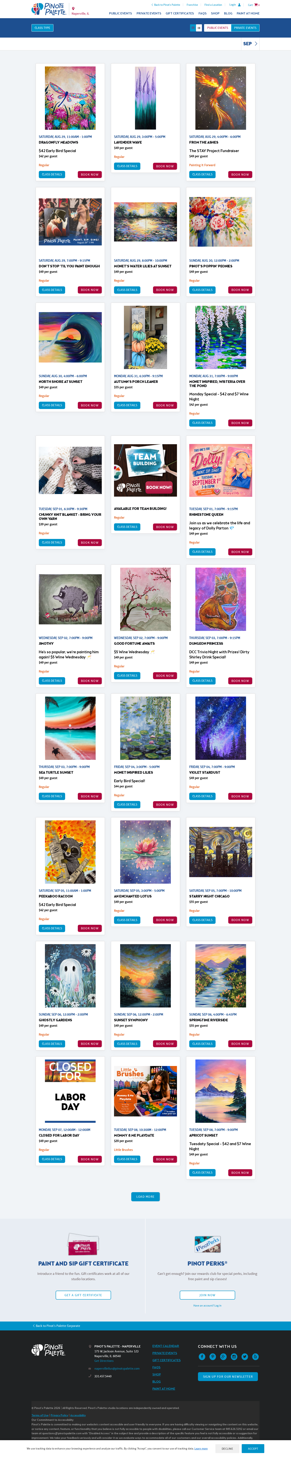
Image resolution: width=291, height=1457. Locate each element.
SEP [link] (248, 44)
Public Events (120, 13)
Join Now (207, 1295)
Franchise (192, 4)
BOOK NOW (90, 174)
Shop (215, 13)
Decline (227, 1448)
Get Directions (104, 1361)
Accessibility (78, 1415)
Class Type (42, 28)
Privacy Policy (59, 1415)
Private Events (149, 13)
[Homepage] (59, 1350)
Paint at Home (248, 13)
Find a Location (213, 4)
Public (217, 28)
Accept (253, 1448)
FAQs (203, 13)
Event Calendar (165, 1346)
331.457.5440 (102, 1376)
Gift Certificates (180, 13)
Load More (145, 1197)
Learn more (201, 1448)
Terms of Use (39, 1415)
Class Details (52, 174)
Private (245, 28)
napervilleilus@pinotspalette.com (117, 1368)
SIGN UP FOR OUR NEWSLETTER (228, 1376)
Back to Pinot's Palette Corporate (58, 1326)
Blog (228, 13)
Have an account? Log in (207, 1305)
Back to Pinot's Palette (167, 4)
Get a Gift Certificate (83, 1295)
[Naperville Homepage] (49, 9)
